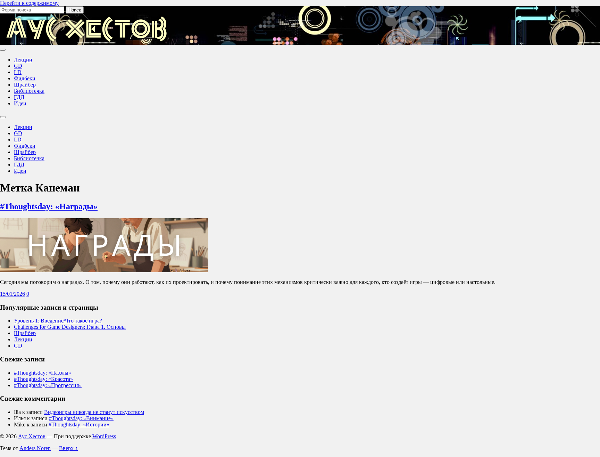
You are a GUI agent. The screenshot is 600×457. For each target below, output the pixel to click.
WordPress (104, 436)
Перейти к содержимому (29, 3)
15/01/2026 (12, 294)
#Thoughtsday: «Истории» (79, 424)
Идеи (20, 103)
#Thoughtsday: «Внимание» (81, 418)
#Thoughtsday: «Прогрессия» (48, 385)
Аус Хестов (31, 436)
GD (18, 66)
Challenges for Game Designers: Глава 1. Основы (70, 327)
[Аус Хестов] (87, 41)
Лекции (23, 60)
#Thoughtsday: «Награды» (49, 206)
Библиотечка (29, 91)
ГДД (19, 97)
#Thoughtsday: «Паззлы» (42, 373)
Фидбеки (24, 78)
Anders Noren (35, 448)
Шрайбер (25, 85)
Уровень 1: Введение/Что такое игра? (58, 321)
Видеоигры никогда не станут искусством (94, 412)
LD (18, 72)
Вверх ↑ (68, 448)
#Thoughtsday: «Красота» (43, 379)
